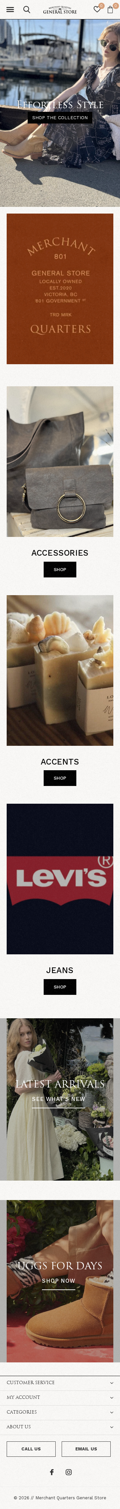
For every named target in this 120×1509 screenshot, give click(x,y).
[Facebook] (52, 1472)
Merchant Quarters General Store (70, 1497)
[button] (10, 9)
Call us (31, 1448)
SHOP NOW (58, 1281)
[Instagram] (69, 1472)
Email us (86, 1448)
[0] (110, 9)
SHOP (60, 569)
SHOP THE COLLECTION (60, 117)
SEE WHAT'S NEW (58, 1099)
